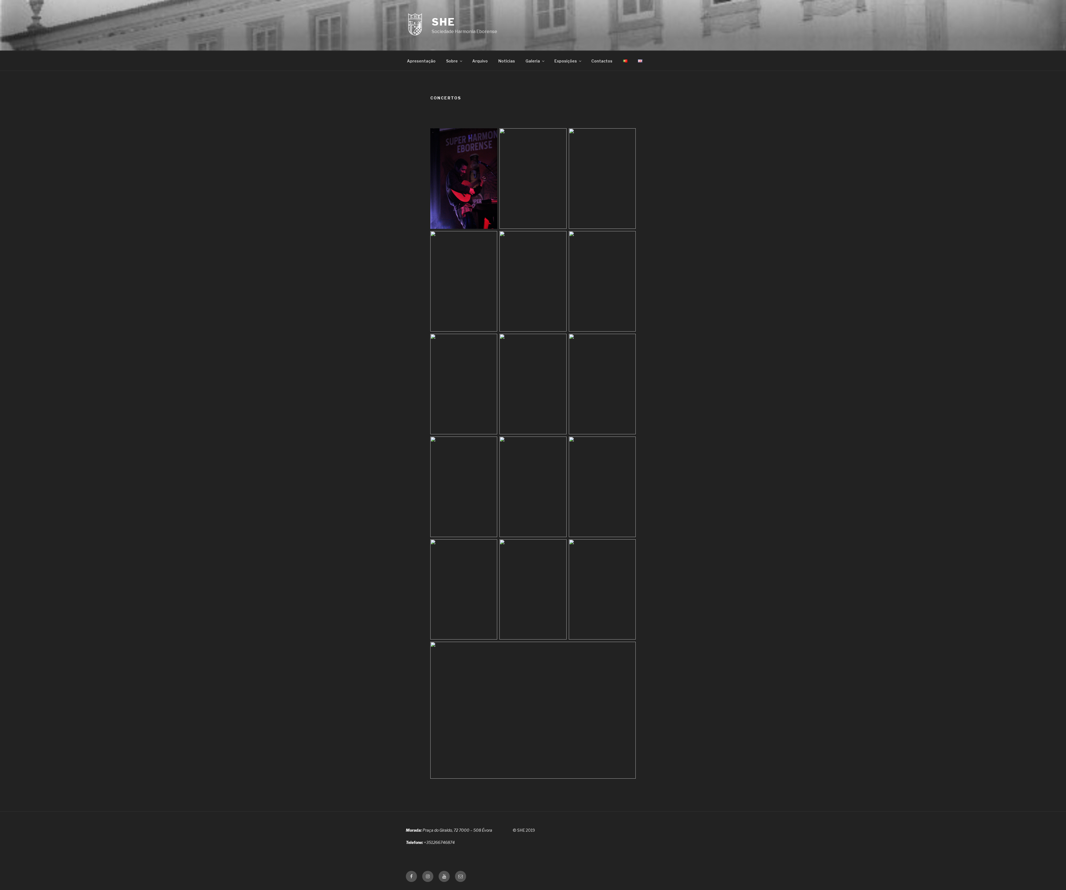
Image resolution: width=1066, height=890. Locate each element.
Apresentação (421, 61)
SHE (443, 22)
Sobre (452, 61)
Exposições (565, 61)
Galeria (533, 61)
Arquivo (480, 61)
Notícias (506, 61)
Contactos (601, 61)
